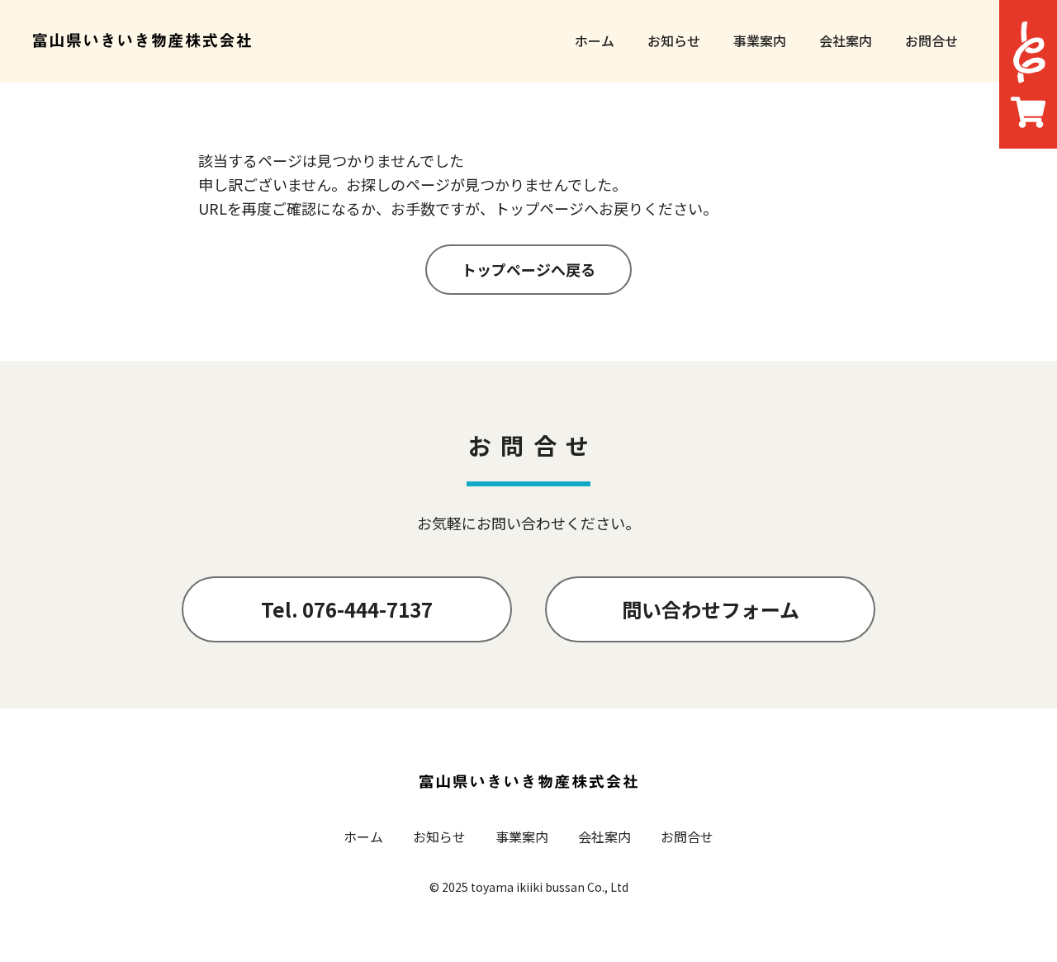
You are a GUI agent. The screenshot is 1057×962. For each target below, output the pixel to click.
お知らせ (673, 40)
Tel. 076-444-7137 (347, 609)
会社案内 (845, 40)
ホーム (594, 40)
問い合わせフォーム (710, 609)
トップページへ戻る (528, 269)
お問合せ (931, 40)
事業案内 (759, 40)
